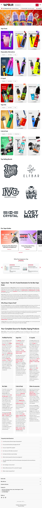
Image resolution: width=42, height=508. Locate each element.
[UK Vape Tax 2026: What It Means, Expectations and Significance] (9, 237)
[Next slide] (39, 18)
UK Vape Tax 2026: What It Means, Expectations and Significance (9, 246)
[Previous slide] (3, 18)
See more (20, 252)
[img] (21, 260)
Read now (9, 249)
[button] (2, 267)
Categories (3, 54)
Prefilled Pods (17, 134)
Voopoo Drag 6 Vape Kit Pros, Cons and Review (27, 246)
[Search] (37, 5)
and (21, 352)
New (15, 54)
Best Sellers (10, 54)
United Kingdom (20, 501)
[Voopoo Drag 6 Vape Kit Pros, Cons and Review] (28, 237)
